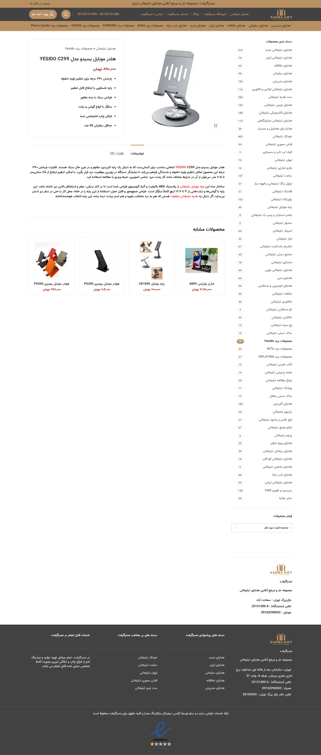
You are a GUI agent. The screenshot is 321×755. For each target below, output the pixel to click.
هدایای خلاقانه (283, 65)
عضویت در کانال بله (39, 4)
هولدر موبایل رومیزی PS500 (51, 284)
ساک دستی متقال (281, 396)
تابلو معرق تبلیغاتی (280, 427)
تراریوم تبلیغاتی (282, 412)
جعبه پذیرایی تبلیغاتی (278, 372)
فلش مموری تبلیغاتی (279, 144)
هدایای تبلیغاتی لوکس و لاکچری (272, 89)
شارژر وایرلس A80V (201, 284)
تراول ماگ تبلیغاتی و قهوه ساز (273, 183)
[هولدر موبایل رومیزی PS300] (101, 260)
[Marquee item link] (59, 25)
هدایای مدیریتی (282, 81)
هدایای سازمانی (282, 73)
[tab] (137, 151)
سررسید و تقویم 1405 (278, 490)
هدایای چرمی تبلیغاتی (278, 105)
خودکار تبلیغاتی (282, 136)
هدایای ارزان (217, 665)
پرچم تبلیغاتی (283, 435)
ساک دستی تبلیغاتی (279, 333)
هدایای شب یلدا (282, 475)
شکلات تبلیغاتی (282, 294)
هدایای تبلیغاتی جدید (278, 50)
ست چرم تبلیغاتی (146, 688)
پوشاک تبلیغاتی (282, 388)
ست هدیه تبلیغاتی (280, 97)
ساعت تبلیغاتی (282, 175)
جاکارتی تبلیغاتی (282, 317)
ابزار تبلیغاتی (284, 238)
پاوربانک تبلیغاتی (281, 199)
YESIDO (180, 167)
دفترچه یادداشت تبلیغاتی (276, 246)
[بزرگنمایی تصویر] (215, 125)
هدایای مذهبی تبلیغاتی (277, 467)
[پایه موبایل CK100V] (151, 260)
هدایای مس (284, 278)
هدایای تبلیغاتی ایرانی (278, 482)
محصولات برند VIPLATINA (275, 357)
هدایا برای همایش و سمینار (275, 128)
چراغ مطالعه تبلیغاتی (279, 380)
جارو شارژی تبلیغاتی (279, 168)
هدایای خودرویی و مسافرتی (275, 286)
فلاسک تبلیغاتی (282, 191)
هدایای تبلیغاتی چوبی (278, 270)
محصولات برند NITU (279, 349)
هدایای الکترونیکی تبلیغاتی (275, 113)
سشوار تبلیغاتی (282, 223)
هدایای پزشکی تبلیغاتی (277, 451)
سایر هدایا (285, 498)
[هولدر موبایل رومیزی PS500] (51, 260)
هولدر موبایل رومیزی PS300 (102, 284)
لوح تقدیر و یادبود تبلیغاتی (275, 420)
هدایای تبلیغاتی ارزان (279, 57)
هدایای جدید (217, 657)
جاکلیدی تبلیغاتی (281, 301)
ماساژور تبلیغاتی (281, 262)
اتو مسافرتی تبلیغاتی (279, 309)
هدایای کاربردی (283, 404)
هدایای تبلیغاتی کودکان (277, 459)
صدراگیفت (80, 657)
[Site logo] (281, 14)
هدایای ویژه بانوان (281, 443)
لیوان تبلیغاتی (283, 160)
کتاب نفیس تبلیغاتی (279, 364)
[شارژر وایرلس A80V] (201, 260)
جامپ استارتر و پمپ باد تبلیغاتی (271, 215)
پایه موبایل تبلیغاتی (279, 207)
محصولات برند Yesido (278, 341)
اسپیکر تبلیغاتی (282, 231)
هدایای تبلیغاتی (106, 48)
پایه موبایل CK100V (152, 284)
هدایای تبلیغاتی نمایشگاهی (274, 120)
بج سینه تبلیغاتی (281, 325)
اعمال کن (282, 539)
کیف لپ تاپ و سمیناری (277, 152)
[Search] (66, 14)
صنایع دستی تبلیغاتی (278, 254)
